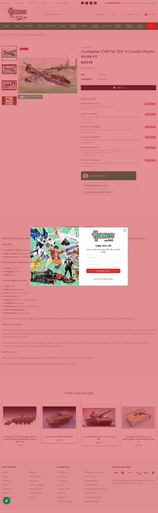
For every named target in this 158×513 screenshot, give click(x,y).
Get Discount (103, 270)
